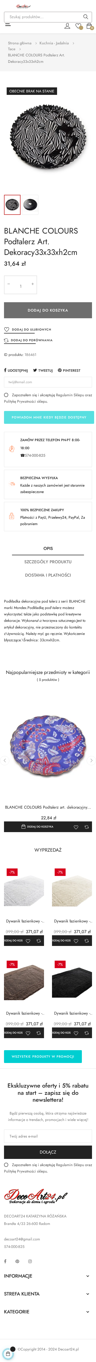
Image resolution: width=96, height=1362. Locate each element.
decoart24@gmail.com (22, 1239)
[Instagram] (30, 1261)
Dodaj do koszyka (48, 310)
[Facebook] (5, 1261)
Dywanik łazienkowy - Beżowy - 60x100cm (24, 1013)
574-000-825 (35, 455)
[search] (86, 17)
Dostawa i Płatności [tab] (48, 575)
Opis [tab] (48, 548)
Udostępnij (18, 370)
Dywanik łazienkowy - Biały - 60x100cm (24, 921)
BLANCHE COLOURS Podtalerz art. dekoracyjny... (48, 807)
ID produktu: (13, 354)
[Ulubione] (78, 25)
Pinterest (72, 370)
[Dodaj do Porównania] (86, 826)
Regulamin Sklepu (70, 395)
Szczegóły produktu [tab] (48, 562)
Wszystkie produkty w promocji (43, 1056)
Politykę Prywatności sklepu (25, 401)
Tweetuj (45, 370)
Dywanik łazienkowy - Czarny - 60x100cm (72, 1013)
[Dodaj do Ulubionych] (76, 826)
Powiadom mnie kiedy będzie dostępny (49, 417)
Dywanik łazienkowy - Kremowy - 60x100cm (72, 921)
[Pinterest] (17, 1261)
